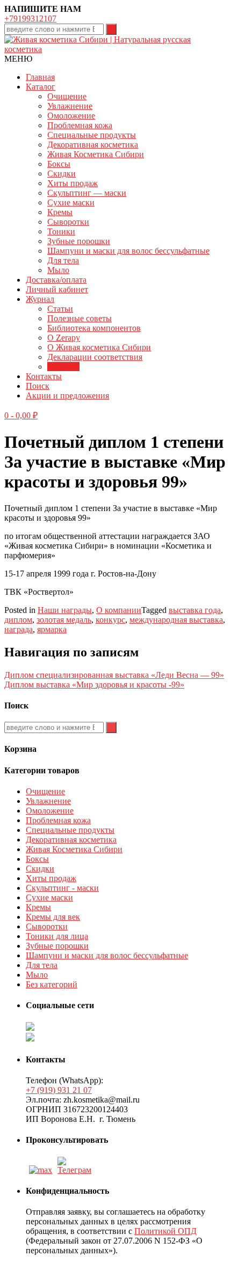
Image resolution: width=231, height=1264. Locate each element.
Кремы (60, 212)
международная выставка (176, 619)
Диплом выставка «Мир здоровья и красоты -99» (94, 684)
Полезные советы (79, 318)
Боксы (58, 163)
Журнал (40, 299)
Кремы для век (53, 916)
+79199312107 (30, 18)
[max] (40, 1169)
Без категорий (51, 984)
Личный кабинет (57, 289)
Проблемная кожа (79, 125)
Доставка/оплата (56, 279)
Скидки (61, 173)
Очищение (66, 96)
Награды (63, 366)
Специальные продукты (91, 134)
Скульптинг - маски (62, 887)
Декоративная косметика (92, 144)
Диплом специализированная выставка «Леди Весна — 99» (114, 674)
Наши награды (65, 610)
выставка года (195, 610)
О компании (118, 610)
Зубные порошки (78, 241)
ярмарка (52, 629)
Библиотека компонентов (94, 327)
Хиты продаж (72, 183)
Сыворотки (68, 221)
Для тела (63, 260)
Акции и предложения (67, 395)
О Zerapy (63, 337)
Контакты (44, 376)
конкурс (110, 619)
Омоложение (71, 115)
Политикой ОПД (165, 1231)
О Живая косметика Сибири (99, 347)
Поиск (37, 385)
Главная (40, 77)
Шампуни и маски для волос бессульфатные (128, 250)
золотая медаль (64, 619)
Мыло (58, 270)
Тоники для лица (57, 936)
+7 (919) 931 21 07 (59, 1090)
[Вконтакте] (76, 1169)
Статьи (60, 308)
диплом (18, 619)
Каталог (40, 86)
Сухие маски (71, 202)
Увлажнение (69, 105)
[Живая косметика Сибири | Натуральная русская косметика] (115, 49)
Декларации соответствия (94, 356)
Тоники (61, 231)
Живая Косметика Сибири (95, 154)
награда (18, 629)
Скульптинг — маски (86, 192)
